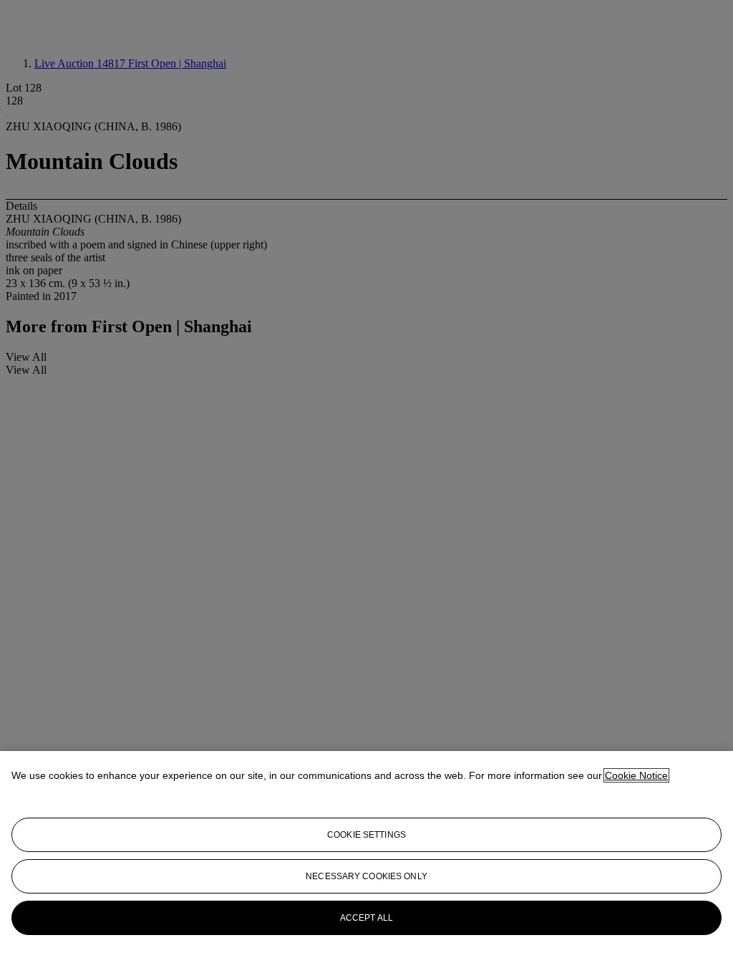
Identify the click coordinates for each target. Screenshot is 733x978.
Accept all (366, 918)
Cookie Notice (636, 775)
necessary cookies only (366, 876)
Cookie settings (366, 835)
